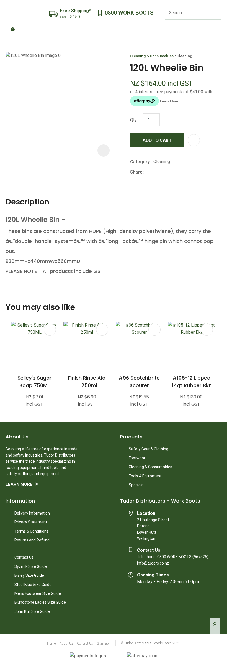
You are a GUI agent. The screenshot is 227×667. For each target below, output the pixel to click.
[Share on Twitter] (154, 172)
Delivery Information (32, 513)
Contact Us (23, 557)
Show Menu (9, 13)
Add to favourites (50, 330)
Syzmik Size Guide (30, 566)
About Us (66, 643)
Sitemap (103, 643)
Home (51, 643)
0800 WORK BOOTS (129, 13)
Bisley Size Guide (29, 575)
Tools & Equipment (145, 476)
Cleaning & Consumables (152, 56)
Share (136, 172)
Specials (136, 485)
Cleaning (184, 56)
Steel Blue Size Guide (32, 584)
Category (140, 161)
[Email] (163, 172)
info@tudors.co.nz (153, 563)
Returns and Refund (32, 540)
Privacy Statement (30, 522)
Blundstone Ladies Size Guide (40, 602)
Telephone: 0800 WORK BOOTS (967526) (172, 557)
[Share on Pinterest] (171, 172)
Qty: (134, 119)
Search (214, 13)
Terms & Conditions (31, 531)
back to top (215, 626)
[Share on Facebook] (147, 172)
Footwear (137, 458)
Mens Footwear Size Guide (37, 593)
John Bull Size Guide (32, 611)
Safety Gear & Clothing (148, 449)
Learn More (19, 484)
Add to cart (157, 140)
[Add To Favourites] (194, 140)
